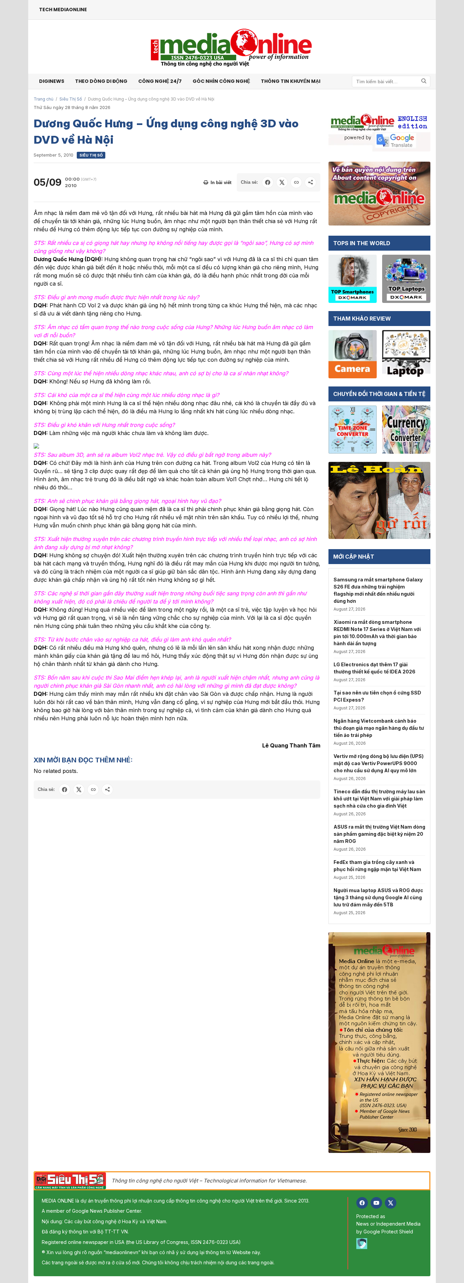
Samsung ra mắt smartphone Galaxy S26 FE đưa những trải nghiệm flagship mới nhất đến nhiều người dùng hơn (378, 590)
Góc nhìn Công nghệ (221, 81)
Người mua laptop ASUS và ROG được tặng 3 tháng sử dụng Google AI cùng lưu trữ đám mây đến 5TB (378, 897)
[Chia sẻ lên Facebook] (267, 182)
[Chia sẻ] (310, 182)
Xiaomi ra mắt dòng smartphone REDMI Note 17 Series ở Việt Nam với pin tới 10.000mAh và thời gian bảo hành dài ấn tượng (377, 632)
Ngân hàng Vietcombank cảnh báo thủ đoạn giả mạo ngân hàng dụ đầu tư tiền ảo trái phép (379, 728)
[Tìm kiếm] (424, 81)
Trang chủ (43, 99)
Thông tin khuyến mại (290, 81)
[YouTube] (376, 1203)
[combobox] (391, 81)
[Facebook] (362, 1203)
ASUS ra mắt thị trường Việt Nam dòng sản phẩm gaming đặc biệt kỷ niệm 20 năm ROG (379, 834)
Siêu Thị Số (70, 99)
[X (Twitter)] (390, 1203)
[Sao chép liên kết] (296, 182)
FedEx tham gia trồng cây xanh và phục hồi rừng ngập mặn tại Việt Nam (377, 865)
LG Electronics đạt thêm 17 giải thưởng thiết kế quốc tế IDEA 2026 (374, 668)
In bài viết (221, 182)
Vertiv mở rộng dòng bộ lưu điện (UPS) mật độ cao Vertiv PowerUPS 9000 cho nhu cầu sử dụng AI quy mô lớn (379, 763)
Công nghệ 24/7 (160, 81)
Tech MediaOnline (63, 9)
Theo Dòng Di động (101, 81)
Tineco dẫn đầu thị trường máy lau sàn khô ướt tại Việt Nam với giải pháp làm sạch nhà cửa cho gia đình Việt (379, 799)
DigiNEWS (51, 81)
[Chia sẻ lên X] (282, 182)
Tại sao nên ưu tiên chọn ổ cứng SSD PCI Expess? (377, 696)
